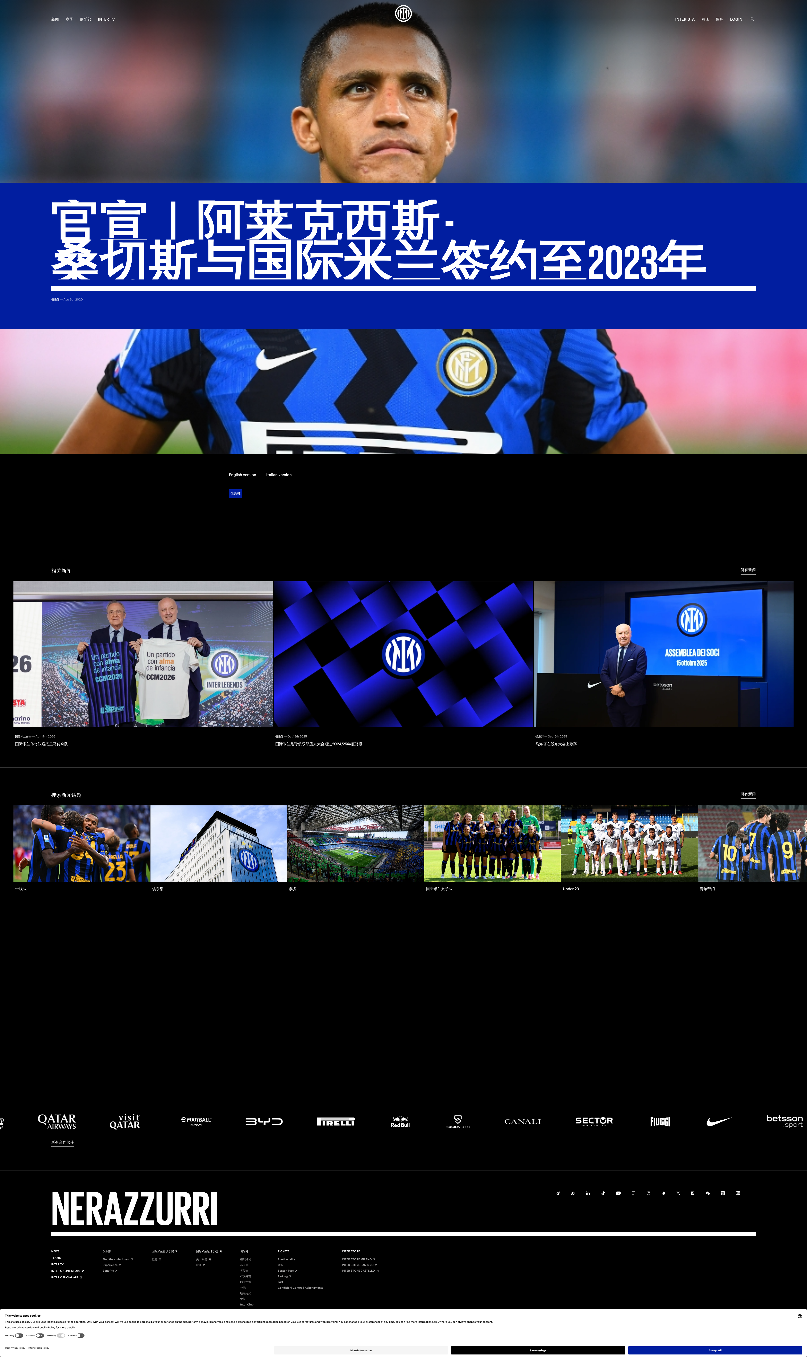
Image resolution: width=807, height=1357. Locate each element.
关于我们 (201, 1259)
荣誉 (243, 1299)
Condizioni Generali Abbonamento (300, 1287)
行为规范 (245, 1276)
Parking (283, 1276)
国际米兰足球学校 (207, 1251)
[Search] (752, 19)
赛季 (69, 19)
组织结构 (245, 1259)
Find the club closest (116, 1259)
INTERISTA (685, 19)
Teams (56, 1258)
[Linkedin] (588, 1193)
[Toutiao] (738, 1193)
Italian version (279, 474)
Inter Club (246, 1304)
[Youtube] (618, 1193)
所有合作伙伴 (62, 1142)
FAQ (280, 1282)
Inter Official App (64, 1277)
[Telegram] (557, 1193)
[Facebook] (692, 1193)
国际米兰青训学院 (163, 1251)
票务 (719, 19)
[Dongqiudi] (722, 1193)
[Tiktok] (603, 1193)
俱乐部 (85, 19)
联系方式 (245, 1293)
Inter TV (106, 19)
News (55, 1251)
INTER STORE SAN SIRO (358, 1265)
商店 (705, 19)
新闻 (55, 19)
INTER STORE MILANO (357, 1259)
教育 (154, 1259)
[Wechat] (707, 1193)
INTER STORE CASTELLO (358, 1270)
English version (242, 474)
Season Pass (286, 1270)
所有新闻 (748, 569)
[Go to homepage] (403, 14)
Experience (110, 1265)
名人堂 (244, 1265)
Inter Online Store (65, 1271)
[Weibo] (572, 1193)
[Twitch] (633, 1193)
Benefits (108, 1270)
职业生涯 (245, 1282)
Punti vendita (286, 1259)
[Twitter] (678, 1193)
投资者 (244, 1270)
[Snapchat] (663, 1193)
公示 (243, 1287)
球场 (280, 1265)
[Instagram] (648, 1193)
